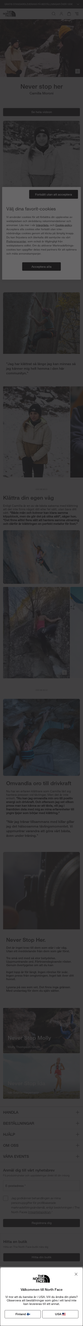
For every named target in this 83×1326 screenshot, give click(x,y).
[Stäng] (76, 1274)
